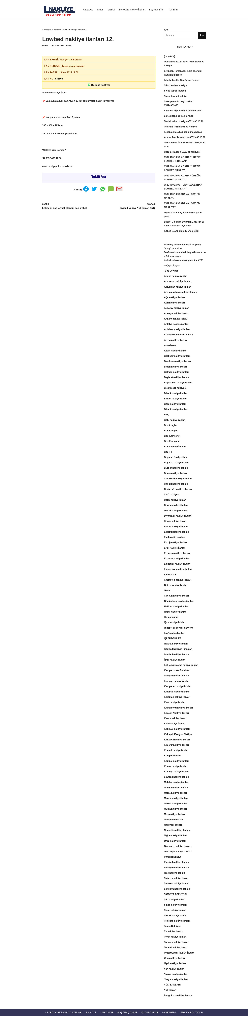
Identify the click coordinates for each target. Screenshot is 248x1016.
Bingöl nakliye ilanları (175, 398)
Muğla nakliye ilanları (175, 809)
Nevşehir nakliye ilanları (177, 830)
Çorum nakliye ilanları (176, 505)
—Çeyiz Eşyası (172, 265)
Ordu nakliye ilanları (175, 841)
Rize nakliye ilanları (174, 873)
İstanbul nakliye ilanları (176, 654)
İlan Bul (111, 9)
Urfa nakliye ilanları (174, 958)
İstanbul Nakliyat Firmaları (178, 649)
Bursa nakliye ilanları (175, 473)
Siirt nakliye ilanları (174, 899)
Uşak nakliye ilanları (175, 963)
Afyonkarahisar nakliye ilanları (180, 292)
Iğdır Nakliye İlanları (174, 622)
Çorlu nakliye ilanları (175, 500)
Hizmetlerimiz (171, 617)
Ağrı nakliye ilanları (174, 302)
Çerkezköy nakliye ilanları (178, 489)
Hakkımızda (169, 1012)
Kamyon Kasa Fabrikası (177, 670)
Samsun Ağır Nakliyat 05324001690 (183, 110)
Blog (166, 414)
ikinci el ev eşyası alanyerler (179, 628)
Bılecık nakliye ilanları (175, 409)
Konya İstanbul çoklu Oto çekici (181, 231)
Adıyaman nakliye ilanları (177, 287)
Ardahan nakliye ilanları (177, 329)
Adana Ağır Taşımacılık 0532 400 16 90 (184, 137)
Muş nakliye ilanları (174, 814)
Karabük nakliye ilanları (176, 691)
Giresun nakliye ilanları (176, 596)
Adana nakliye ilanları (175, 276)
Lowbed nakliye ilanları (176, 777)
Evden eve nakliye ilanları (178, 569)
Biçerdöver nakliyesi (175, 388)
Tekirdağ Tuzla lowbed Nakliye (180, 126)
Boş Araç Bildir (156, 9)
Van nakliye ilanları (174, 969)
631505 (59, 78)
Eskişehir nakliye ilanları (177, 564)
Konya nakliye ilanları (175, 766)
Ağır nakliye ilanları (174, 297)
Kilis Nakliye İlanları (174, 723)
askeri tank (170, 345)
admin (45, 45)
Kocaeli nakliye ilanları (176, 750)
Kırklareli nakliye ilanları (177, 739)
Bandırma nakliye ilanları (177, 361)
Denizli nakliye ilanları (175, 510)
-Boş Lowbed (171, 271)
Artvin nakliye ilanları (175, 340)
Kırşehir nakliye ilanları (176, 745)
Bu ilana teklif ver (100, 85)
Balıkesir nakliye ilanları (177, 356)
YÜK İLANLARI (172, 984)
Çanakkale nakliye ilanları (178, 478)
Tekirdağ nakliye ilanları (177, 921)
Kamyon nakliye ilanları (176, 681)
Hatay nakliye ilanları (175, 612)
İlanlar (100, 9)
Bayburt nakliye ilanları (176, 377)
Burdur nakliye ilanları (176, 468)
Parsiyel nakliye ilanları (176, 862)
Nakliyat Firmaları (173, 819)
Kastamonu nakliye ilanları (178, 708)
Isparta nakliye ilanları (176, 643)
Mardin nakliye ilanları (176, 798)
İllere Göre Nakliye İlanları (132, 9)
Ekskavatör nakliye (174, 537)
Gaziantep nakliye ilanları (177, 580)
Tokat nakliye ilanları (175, 937)
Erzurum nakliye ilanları (176, 558)
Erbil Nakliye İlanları (174, 548)
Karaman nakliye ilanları (177, 697)
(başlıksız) (169, 56)
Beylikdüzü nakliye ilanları (178, 382)
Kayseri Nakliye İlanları (176, 713)
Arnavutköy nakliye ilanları (178, 334)
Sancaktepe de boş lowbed (178, 116)
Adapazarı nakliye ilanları (177, 281)
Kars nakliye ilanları (174, 702)
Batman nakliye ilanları (176, 372)
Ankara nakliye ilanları (176, 319)
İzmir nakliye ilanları (174, 660)
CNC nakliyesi (171, 494)
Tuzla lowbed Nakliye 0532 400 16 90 (183, 121)
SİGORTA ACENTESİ (175, 894)
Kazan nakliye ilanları (175, 718)
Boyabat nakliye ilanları (176, 462)
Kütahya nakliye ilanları (176, 771)
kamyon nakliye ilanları (176, 675)
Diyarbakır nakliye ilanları (177, 516)
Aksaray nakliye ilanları (176, 308)
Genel (69, 45)
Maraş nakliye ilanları (175, 793)
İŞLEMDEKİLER (172, 638)
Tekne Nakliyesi (172, 926)
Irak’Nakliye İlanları (174, 633)
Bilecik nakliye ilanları (175, 393)
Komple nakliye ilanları (176, 761)
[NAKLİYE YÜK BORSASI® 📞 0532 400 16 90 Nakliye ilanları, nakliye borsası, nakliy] (60, 10)
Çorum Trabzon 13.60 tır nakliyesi (182, 152)
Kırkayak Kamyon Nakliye (178, 734)
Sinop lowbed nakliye (175, 96)
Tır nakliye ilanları (173, 931)
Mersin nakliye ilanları (175, 803)
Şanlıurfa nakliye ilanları (177, 889)
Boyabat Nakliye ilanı (175, 457)
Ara (166, 30)
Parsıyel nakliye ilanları (176, 867)
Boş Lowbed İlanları (175, 446)
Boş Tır (168, 452)
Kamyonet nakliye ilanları (177, 686)
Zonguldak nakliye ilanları (178, 995)
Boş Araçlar (170, 425)
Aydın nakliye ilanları (175, 350)
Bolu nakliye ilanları (174, 420)
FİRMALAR (170, 574)
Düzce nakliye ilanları (175, 521)
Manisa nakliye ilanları (176, 787)
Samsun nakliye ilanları (176, 883)
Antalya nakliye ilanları (176, 324)
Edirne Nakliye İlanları (176, 526)
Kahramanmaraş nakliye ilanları (181, 665)
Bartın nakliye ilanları (175, 366)
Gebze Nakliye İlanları (175, 585)
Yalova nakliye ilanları (175, 974)
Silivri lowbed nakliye (175, 85)
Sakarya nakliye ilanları (176, 878)
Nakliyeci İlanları (173, 825)
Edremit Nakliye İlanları (176, 532)
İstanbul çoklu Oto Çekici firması (181, 80)
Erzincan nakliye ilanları (177, 553)
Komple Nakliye (172, 755)
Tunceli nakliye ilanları (176, 947)
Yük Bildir (173, 9)
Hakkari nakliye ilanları (176, 606)
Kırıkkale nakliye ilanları (177, 729)
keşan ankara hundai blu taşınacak (183, 132)
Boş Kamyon (171, 430)
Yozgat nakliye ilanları (176, 979)
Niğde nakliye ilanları (175, 835)
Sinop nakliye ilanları (175, 905)
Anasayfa (88, 9)
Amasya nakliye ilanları (176, 313)
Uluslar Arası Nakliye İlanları (179, 953)
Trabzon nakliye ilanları (176, 942)
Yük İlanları (170, 990)
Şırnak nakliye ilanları (175, 915)
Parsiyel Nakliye (172, 857)
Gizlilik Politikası (192, 1012)
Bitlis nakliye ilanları (175, 404)
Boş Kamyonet (172, 436)
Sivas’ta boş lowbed (175, 91)
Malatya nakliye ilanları (176, 782)
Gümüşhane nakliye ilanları (178, 601)
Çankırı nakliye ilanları (176, 484)
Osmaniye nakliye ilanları (177, 846)
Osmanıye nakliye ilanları (177, 851)
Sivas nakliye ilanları (175, 910)
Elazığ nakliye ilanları (175, 542)
